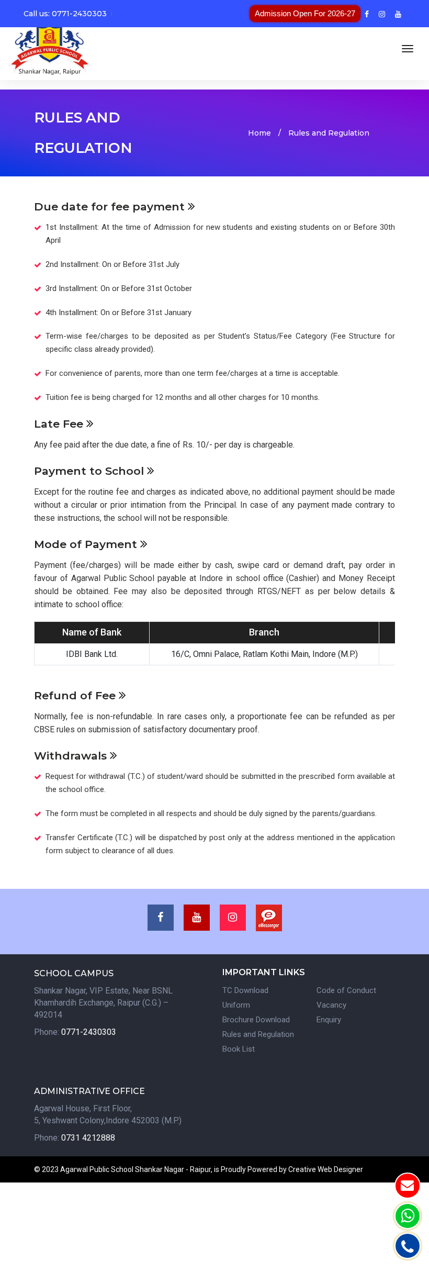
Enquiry (329, 1019)
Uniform (236, 1005)
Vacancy (331, 1005)
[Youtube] (398, 13)
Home (259, 133)
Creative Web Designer (325, 1169)
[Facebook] (366, 13)
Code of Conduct (346, 990)
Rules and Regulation (258, 1034)
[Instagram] (382, 13)
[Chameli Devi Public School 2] (50, 49)
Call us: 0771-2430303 (65, 13)
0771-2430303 (88, 1032)
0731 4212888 (88, 1138)
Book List (238, 1049)
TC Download (245, 990)
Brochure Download (256, 1019)
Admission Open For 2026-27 (305, 13)
